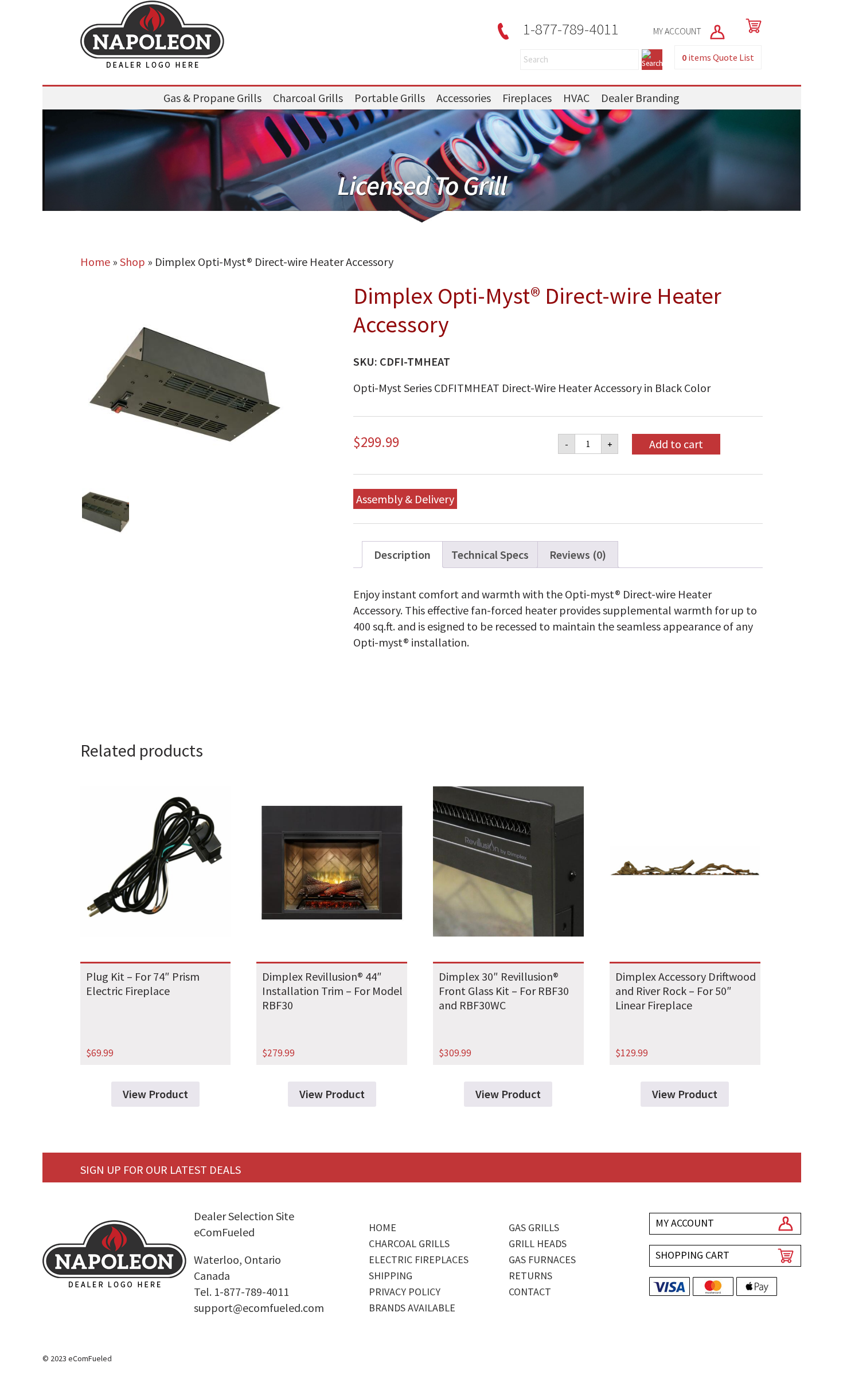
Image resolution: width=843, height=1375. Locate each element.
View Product (155, 1094)
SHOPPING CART (692, 1255)
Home (95, 261)
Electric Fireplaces (419, 1259)
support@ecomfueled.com (259, 1307)
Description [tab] (402, 554)
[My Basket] (751, 25)
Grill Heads (538, 1243)
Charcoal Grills (308, 98)
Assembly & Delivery (405, 499)
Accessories (463, 98)
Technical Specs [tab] (490, 554)
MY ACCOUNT (678, 31)
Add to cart (676, 444)
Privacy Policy (404, 1291)
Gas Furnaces (542, 1259)
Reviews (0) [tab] (577, 554)
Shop (132, 261)
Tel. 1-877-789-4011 (241, 1291)
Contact (530, 1291)
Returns (530, 1275)
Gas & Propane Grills (212, 98)
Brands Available (412, 1307)
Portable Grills (389, 98)
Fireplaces (527, 98)
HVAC (576, 98)
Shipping (390, 1275)
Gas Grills (534, 1227)
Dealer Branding (640, 98)
